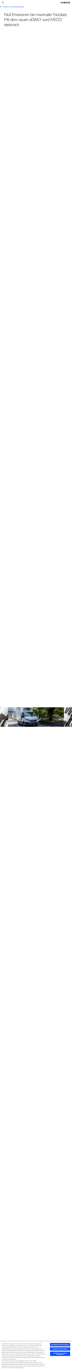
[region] (36, 1355)
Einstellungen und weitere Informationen (60, 1354)
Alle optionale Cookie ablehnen (60, 1349)
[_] (65, 3)
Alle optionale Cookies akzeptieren (60, 1344)
